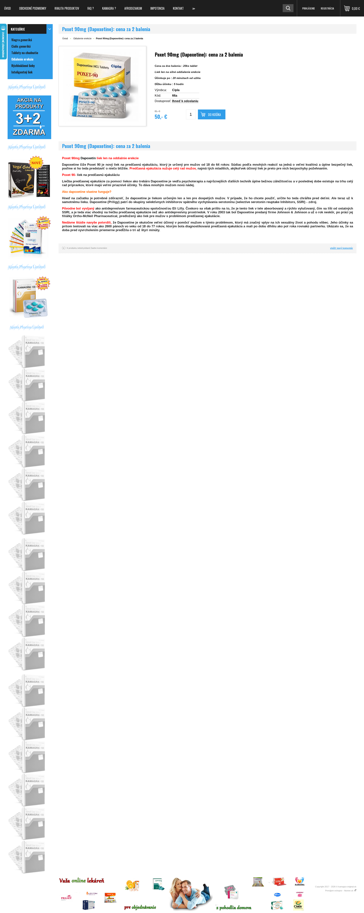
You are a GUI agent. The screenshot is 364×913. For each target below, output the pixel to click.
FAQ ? (90, 8)
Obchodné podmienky (32, 8)
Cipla (176, 90)
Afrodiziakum (133, 8)
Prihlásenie (308, 8)
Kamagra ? (109, 8)
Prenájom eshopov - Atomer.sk (339, 890)
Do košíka (214, 114)
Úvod (7, 8)
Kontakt (178, 8)
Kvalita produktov (67, 8)
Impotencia (157, 8)
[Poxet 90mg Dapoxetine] (102, 86)
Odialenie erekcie (82, 38)
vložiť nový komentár (341, 248)
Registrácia (327, 8)
